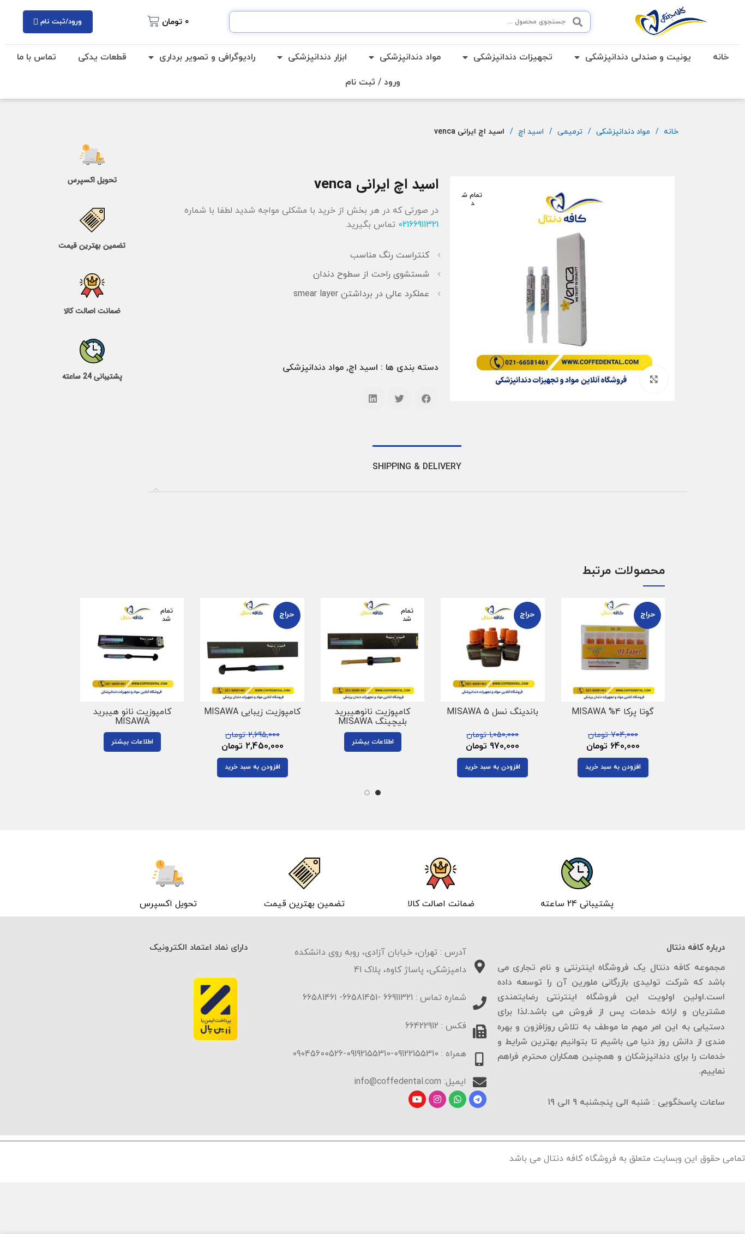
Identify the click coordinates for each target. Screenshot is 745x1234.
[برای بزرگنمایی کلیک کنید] (654, 379)
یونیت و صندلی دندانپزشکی (638, 57)
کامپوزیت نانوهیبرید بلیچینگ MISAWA (372, 717)
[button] (426, 398)
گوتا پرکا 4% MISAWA (613, 712)
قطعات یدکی (102, 57)
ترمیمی (568, 132)
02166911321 (418, 225)
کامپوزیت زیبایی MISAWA (252, 712)
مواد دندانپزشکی (410, 57)
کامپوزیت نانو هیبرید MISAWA (132, 717)
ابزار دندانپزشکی (317, 57)
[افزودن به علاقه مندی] (569, 664)
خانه (721, 57)
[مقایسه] (569, 615)
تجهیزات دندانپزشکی (512, 57)
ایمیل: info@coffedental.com (410, 1082)
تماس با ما (36, 57)
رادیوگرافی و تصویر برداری (207, 57)
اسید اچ (530, 132)
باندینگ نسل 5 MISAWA (492, 712)
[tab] (417, 467)
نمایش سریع (569, 640)
